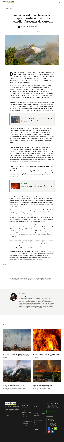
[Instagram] (49, 431)
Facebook (20, 271)
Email (24, 271)
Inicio (7, 8)
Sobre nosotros (37, 408)
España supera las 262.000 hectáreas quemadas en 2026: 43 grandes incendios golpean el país (36, 119)
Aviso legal (36, 415)
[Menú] (59, 2)
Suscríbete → (52, 411)
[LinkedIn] (52, 431)
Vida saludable (25, 423)
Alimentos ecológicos (27, 421)
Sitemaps (36, 429)
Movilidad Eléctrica (26, 412)
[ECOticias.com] (8, 2)
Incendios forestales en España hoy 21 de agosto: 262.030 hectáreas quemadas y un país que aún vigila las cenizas (36, 185)
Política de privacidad (39, 418)
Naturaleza (24, 407)
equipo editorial (48, 281)
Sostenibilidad (25, 416)
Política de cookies (38, 420)
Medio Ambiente (25, 405)
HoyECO (35, 422)
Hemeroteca (36, 427)
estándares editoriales (27, 281)
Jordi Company (26, 26)
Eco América (25, 425)
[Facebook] (49, 428)
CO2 (23, 414)
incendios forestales (39, 108)
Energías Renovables (26, 410)
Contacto (36, 406)
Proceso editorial (34, 26)
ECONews (36, 424)
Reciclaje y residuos (26, 419)
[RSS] (55, 428)
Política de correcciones (39, 413)
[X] (52, 428)
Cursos (11, 8)
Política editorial (37, 411)
